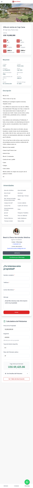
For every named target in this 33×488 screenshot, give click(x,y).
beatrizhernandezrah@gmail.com (16, 248)
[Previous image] (3, 13)
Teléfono (6, 282)
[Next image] (30, 13)
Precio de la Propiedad (9, 325)
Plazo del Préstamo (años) (10, 352)
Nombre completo (9, 275)
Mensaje (5, 297)
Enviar (16, 312)
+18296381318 (16, 244)
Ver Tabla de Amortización (16, 379)
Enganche (6, 333)
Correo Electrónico (9, 290)
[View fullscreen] (30, 19)
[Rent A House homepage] (16, 1)
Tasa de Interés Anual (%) (10, 344)
